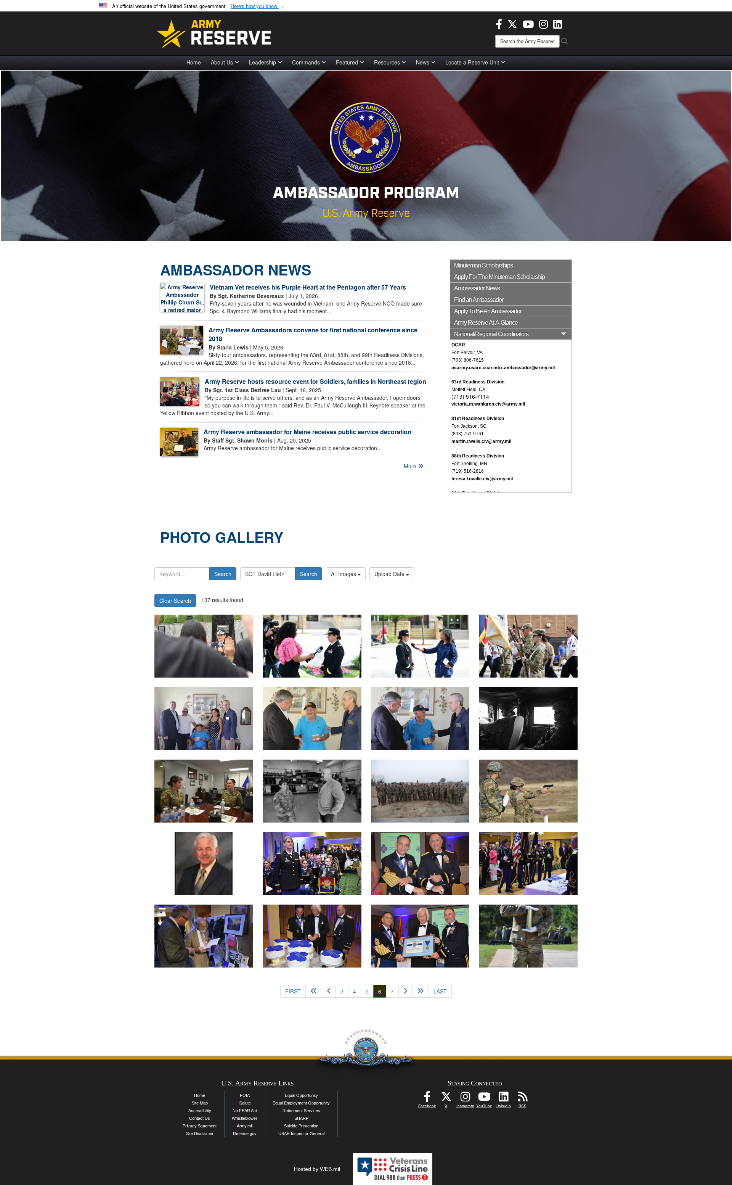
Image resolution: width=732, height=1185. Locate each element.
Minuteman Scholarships (483, 265)
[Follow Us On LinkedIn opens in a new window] (503, 1099)
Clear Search (175, 600)
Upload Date (390, 574)
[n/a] (203, 863)
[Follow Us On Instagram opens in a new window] (465, 1099)
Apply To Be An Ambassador (488, 311)
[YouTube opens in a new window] (528, 23)
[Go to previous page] (329, 991)
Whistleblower (244, 1118)
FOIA (245, 1095)
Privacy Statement (200, 1126)
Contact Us (199, 1118)
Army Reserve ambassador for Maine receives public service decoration (307, 431)
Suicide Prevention (301, 1126)
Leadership (262, 62)
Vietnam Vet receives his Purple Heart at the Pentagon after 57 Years (308, 287)
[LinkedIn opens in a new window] (557, 23)
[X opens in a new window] (512, 23)
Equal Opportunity (301, 1095)
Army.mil (244, 1126)
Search (222, 574)
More (411, 466)
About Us (222, 62)
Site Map (200, 1103)
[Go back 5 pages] (313, 991)
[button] (258, 6)
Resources (387, 62)
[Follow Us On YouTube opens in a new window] (484, 1099)
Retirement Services (301, 1110)
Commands (306, 62)
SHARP (301, 1118)
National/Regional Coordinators (491, 334)
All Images (344, 574)
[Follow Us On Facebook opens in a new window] (427, 1099)
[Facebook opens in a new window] (499, 23)
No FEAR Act (245, 1110)
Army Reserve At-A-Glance (486, 322)
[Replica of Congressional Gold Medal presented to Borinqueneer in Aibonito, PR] (203, 718)
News (422, 62)
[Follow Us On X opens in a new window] (446, 1099)
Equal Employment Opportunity (301, 1103)
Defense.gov (245, 1133)
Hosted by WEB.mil (317, 1169)
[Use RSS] (522, 1099)
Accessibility (199, 1110)
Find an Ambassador (478, 299)
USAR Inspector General (301, 1133)
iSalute (245, 1103)
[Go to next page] (405, 991)
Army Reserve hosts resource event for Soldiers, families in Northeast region (315, 381)
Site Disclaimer (200, 1133)
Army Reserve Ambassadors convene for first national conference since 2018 (313, 334)
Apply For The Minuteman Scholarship (499, 277)
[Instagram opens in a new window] (543, 23)
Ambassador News (477, 288)
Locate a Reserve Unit (472, 62)
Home (193, 62)
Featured (347, 62)
